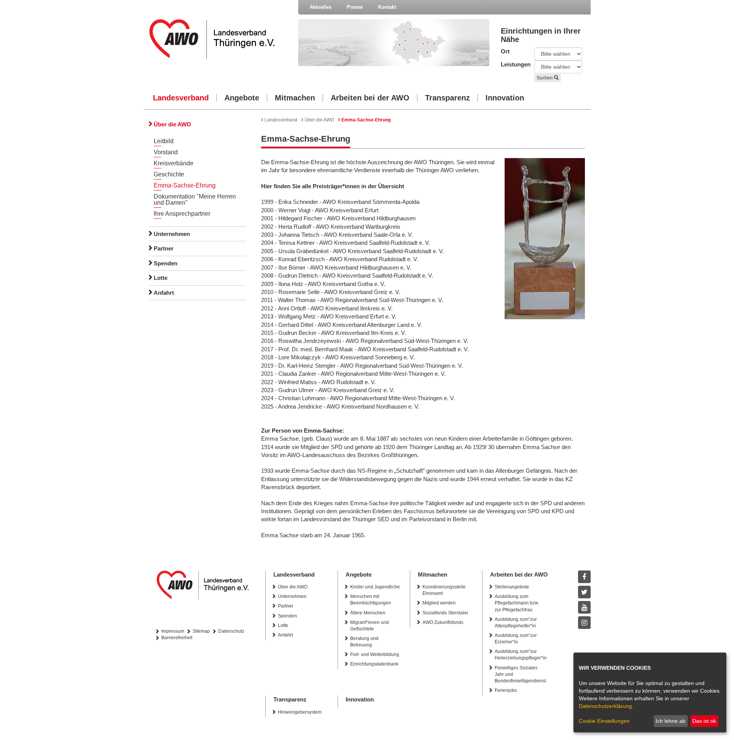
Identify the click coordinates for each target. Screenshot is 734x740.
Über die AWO (172, 124)
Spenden (165, 263)
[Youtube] (584, 607)
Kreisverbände (173, 163)
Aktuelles (320, 7)
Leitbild (164, 141)
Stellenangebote (512, 587)
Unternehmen (172, 234)
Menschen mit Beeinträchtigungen (370, 600)
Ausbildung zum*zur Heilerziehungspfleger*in (521, 655)
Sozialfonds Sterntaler (445, 613)
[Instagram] (584, 622)
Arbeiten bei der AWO (370, 98)
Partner (164, 248)
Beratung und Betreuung (364, 642)
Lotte (160, 278)
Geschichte (169, 174)
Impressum (172, 631)
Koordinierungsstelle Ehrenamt (444, 590)
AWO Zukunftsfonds (442, 622)
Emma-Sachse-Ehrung (185, 185)
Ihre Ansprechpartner (182, 213)
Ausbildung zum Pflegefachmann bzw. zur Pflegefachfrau (517, 603)
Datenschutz (231, 631)
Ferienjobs (506, 690)
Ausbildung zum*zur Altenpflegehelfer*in (516, 623)
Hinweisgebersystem (300, 712)
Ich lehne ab (670, 721)
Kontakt (387, 7)
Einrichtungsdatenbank (374, 664)
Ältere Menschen (367, 613)
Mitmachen (295, 98)
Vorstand (166, 152)
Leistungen (512, 64)
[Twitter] (584, 592)
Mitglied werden (439, 603)
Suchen (545, 78)
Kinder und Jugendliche (375, 587)
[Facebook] (584, 576)
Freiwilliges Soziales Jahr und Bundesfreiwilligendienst (520, 674)
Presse (355, 7)
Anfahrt (164, 292)
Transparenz (447, 98)
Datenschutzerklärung (605, 706)
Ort (505, 51)
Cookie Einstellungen (604, 721)
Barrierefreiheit (176, 637)
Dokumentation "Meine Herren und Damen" (195, 199)
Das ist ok (704, 721)
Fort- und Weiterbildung (374, 654)
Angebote (241, 98)
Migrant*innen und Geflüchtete (369, 626)
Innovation (505, 98)
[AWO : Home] (218, 39)
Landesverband (181, 98)
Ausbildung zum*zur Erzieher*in (516, 639)
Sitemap (201, 631)
